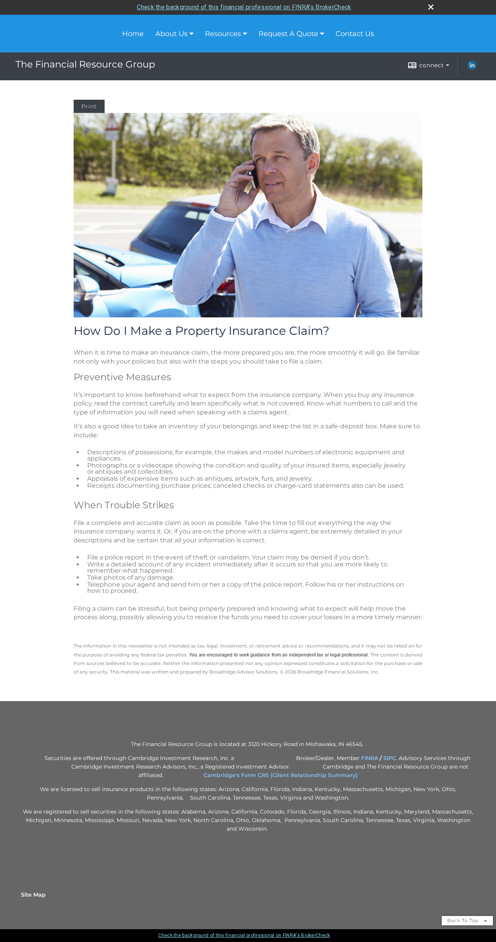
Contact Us (355, 33)
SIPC (389, 758)
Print (89, 106)
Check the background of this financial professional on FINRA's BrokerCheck (244, 7)
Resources (223, 33)
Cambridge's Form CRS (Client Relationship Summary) (280, 775)
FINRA (369, 758)
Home (133, 33)
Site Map (33, 894)
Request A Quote (288, 33)
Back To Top (463, 920)
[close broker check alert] (431, 7)
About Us (171, 33)
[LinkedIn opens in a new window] (472, 67)
